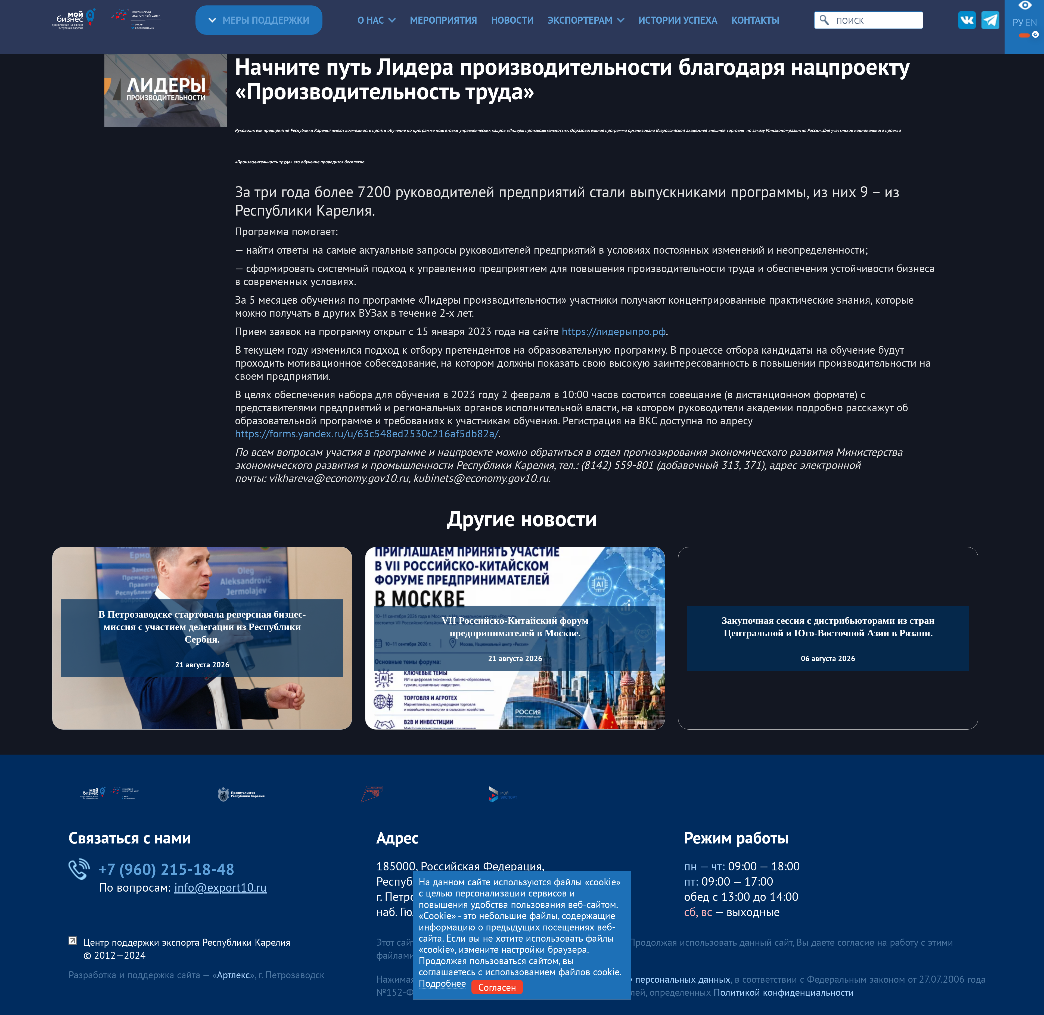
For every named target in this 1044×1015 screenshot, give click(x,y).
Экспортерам (580, 20)
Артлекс (233, 974)
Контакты (755, 20)
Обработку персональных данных (659, 979)
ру (1018, 22)
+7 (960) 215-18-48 (166, 869)
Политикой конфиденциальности (784, 992)
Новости (512, 20)
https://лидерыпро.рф (614, 331)
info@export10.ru (220, 887)
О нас (371, 20)
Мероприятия (443, 20)
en (1031, 22)
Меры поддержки (266, 20)
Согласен (497, 986)
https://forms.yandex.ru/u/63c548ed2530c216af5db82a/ (366, 433)
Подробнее (442, 983)
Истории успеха (678, 20)
